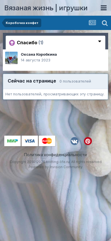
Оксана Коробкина (39, 54)
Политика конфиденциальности (55, 154)
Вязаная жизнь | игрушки (46, 8)
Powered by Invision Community (55, 167)
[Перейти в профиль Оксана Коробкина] (11, 58)
